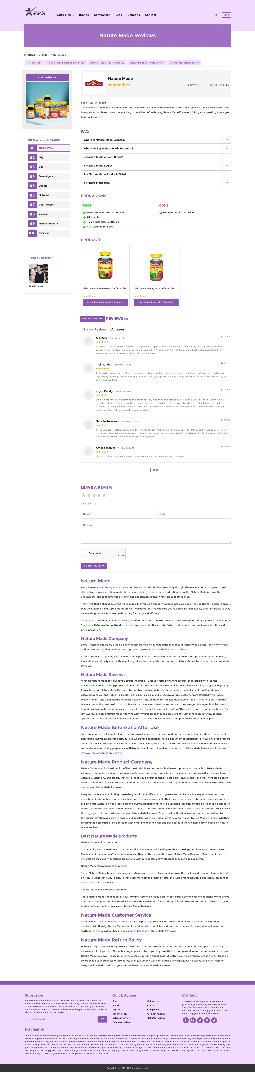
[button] (156, 139)
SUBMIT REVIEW (94, 565)
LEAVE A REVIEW (92, 318)
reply (227, 336)
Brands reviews (95, 329)
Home (31, 54)
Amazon (117, 329)
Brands (43, 54)
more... (156, 470)
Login (226, 14)
